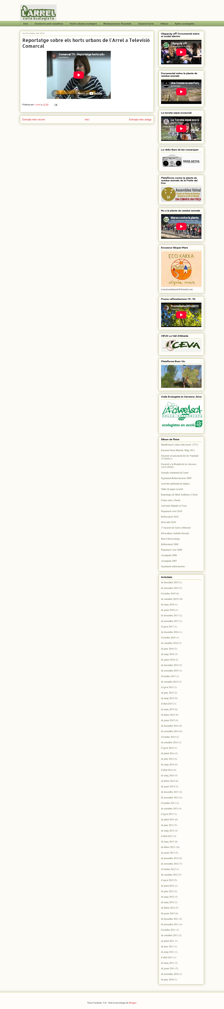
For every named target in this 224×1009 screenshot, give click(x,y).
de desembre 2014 (170, 725)
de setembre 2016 (169, 642)
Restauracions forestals (117, 23)
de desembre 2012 (170, 858)
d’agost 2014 (167, 747)
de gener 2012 (168, 913)
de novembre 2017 (170, 621)
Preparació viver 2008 (171, 549)
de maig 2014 (167, 764)
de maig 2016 (167, 654)
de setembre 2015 (169, 681)
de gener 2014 (168, 786)
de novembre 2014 (170, 731)
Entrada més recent (33, 119)
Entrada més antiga (140, 119)
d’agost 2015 (167, 687)
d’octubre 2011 (168, 929)
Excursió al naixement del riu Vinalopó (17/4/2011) (180, 457)
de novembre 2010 (170, 973)
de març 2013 (167, 841)
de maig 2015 (167, 698)
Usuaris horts (146, 23)
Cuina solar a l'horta (170, 500)
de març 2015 (167, 709)
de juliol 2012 (167, 885)
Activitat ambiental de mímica (175, 483)
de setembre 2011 (169, 935)
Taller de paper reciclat (172, 489)
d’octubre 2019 (168, 593)
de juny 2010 (167, 979)
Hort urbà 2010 (168, 522)
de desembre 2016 (170, 632)
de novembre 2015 (170, 670)
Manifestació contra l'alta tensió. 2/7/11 (179, 444)
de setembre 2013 (169, 808)
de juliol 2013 (167, 819)
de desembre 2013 (170, 791)
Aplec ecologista (184, 23)
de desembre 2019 (170, 582)
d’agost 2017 (167, 626)
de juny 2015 (167, 692)
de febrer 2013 (168, 847)
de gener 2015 (168, 720)
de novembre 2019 (170, 587)
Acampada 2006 (169, 555)
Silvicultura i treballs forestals (175, 533)
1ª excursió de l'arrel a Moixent (175, 527)
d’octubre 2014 (168, 736)
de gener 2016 (168, 659)
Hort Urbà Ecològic (170, 538)
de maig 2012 (167, 896)
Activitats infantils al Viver (174, 505)
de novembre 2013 (170, 797)
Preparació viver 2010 (171, 511)
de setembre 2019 (169, 598)
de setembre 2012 (169, 874)
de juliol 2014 (167, 753)
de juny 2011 (167, 946)
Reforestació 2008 (169, 544)
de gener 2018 (168, 609)
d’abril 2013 (167, 836)
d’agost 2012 (167, 880)
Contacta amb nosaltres (49, 23)
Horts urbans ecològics (83, 23)
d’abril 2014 (167, 769)
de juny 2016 (167, 648)
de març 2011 (167, 962)
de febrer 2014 (168, 780)
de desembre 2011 (170, 918)
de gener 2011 (168, 968)
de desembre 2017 (170, 615)
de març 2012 (167, 902)
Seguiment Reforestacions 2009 (176, 478)
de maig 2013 (167, 830)
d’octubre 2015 (168, 676)
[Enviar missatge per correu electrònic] (55, 104)
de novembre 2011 (170, 924)
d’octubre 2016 (168, 637)
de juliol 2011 (167, 940)
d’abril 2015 (167, 703)
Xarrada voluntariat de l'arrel (174, 472)
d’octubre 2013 (168, 802)
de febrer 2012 (168, 907)
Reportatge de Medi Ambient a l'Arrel (179, 494)
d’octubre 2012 (168, 869)
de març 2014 (167, 775)
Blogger (132, 1003)
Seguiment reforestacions (173, 566)
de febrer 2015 (168, 714)
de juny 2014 (167, 758)
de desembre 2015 (170, 665)
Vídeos (164, 23)
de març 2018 (167, 604)
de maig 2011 (167, 951)
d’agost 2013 (167, 813)
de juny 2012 (167, 891)
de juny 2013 (167, 825)
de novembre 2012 (170, 863)
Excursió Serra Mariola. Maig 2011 (178, 450)
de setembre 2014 (169, 742)
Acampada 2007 (169, 560)
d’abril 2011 (167, 957)
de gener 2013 (168, 852)
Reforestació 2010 (169, 516)
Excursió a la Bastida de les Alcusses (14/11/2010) (178, 465)
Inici (25, 23)
